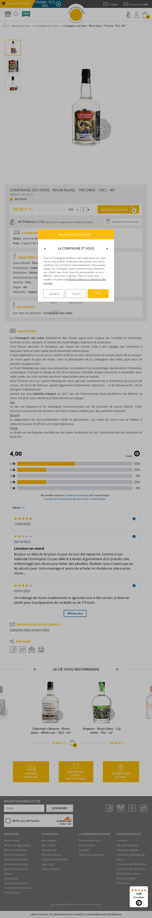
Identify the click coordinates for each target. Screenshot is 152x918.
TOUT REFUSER (76, 295)
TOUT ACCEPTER (98, 294)
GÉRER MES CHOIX (54, 295)
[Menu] (145, 888)
